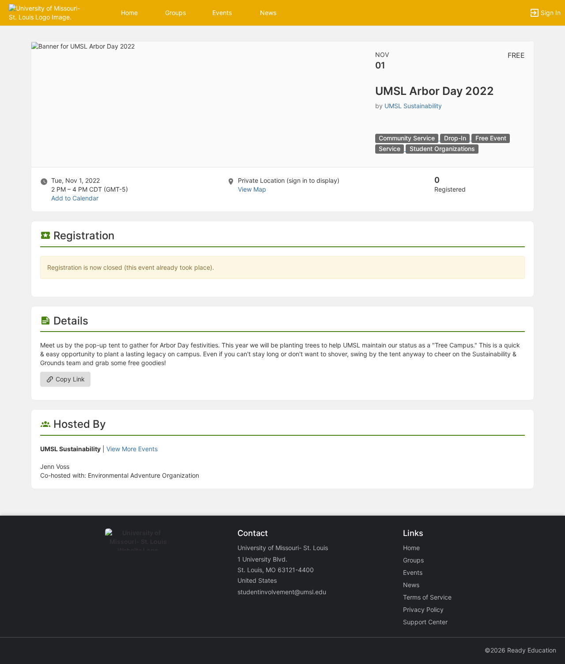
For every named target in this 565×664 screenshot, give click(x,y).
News (268, 12)
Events (222, 12)
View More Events (132, 449)
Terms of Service (427, 597)
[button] (45, 12)
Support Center (425, 622)
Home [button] (129, 12)
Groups (175, 12)
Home (411, 547)
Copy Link (69, 379)
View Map (252, 189)
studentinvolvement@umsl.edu (281, 592)
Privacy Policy (423, 609)
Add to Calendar (74, 198)
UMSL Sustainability (413, 105)
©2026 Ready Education (520, 650)
